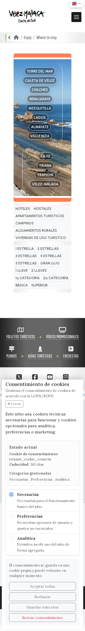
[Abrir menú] (76, 17)
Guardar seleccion (42, 607)
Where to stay (46, 37)
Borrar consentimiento (42, 617)
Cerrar (15, 404)
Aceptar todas (42, 586)
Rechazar (42, 596)
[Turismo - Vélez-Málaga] (27, 16)
